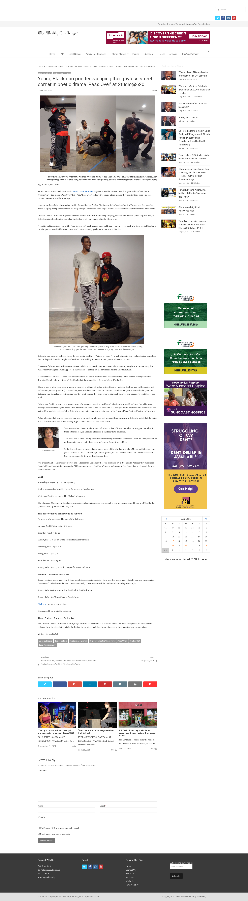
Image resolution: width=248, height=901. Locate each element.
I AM (62, 54)
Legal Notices (75, 54)
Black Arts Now (58, 73)
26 (186, 545)
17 (173, 541)
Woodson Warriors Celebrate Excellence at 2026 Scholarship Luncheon (194, 90)
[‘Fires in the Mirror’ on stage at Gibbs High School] (97, 704)
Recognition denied (188, 117)
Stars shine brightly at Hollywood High (189, 209)
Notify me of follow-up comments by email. (60, 828)
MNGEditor (197, 97)
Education (148, 54)
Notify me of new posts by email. (55, 834)
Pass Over (122, 641)
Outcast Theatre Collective (83, 191)
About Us (130, 873)
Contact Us (131, 870)
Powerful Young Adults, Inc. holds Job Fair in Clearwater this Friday (192, 193)
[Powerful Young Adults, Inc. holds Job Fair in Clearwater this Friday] (168, 190)
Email (103, 806)
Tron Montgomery (47, 645)
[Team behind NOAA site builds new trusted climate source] (168, 155)
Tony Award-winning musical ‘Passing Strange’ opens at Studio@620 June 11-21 (192, 225)
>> (206, 518)
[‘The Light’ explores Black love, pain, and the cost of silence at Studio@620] (57, 704)
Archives (173, 54)
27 (173, 528)
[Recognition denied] (168, 117)
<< (165, 518)
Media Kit (130, 881)
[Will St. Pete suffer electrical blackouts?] (168, 103)
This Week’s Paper (190, 54)
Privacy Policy (132, 885)
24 (173, 545)
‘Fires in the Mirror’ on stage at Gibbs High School (96, 732)
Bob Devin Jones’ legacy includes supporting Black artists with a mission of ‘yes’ (137, 733)
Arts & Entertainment (96, 54)
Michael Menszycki (78, 641)
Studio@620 (135, 641)
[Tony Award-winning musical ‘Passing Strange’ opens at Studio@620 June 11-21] (168, 221)
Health (162, 54)
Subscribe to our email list (181, 863)
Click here (42, 604)
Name (41, 806)
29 (206, 545)
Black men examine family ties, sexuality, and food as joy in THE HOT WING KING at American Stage (194, 174)
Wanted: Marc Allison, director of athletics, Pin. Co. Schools (193, 74)
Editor (195, 79)
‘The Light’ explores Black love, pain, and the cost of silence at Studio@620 (56, 732)
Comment (42, 770)
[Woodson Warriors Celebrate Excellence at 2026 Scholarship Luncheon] (168, 86)
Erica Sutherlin (45, 641)
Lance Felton (61, 641)
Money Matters (119, 54)
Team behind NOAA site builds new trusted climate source (194, 156)
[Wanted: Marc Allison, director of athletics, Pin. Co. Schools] (168, 72)
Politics (135, 54)
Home (52, 54)
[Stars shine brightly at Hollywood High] (168, 207)
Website (41, 817)
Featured (68, 73)
